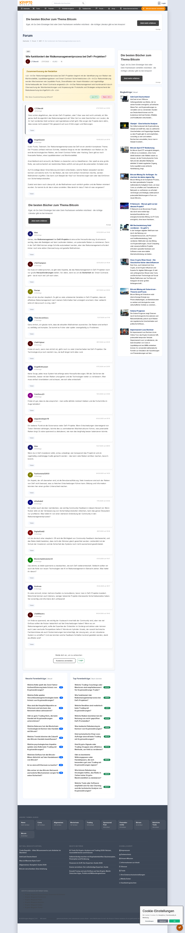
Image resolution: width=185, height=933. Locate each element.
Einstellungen (149, 921)
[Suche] (83, 3)
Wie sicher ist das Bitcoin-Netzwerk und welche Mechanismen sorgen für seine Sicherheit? (43, 772)
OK (175, 921)
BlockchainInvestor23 (43, 559)
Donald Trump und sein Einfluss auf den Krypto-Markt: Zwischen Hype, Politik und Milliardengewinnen (90, 872)
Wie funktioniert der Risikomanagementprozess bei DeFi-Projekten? (88, 697)
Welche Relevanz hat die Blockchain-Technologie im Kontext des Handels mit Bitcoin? (43, 728)
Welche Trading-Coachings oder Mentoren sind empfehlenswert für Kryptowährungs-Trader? (88, 687)
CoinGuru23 (39, 394)
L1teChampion (40, 263)
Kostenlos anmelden (64, 661)
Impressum (125, 850)
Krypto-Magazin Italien (34, 905)
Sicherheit (86, 273)
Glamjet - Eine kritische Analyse (143, 124)
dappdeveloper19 (41, 419)
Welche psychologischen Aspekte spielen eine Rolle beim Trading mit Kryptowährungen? (42, 747)
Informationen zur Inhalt (130, 862)
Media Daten (126, 879)
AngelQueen (39, 140)
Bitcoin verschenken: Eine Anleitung (33, 869)
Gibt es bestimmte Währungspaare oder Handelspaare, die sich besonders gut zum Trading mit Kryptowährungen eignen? (88, 760)
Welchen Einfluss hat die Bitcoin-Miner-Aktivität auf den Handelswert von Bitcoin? (43, 757)
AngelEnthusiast (41, 367)
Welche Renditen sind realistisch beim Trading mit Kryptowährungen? (88, 708)
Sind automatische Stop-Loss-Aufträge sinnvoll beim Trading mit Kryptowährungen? (88, 736)
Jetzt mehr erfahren (148, 23)
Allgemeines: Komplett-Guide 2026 (32, 865)
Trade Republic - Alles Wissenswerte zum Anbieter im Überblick (40, 851)
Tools (123, 871)
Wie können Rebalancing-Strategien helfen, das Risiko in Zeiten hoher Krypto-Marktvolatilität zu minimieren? (88, 774)
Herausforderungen (44, 273)
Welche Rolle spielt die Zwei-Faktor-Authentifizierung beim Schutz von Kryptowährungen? (42, 687)
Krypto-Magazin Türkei (34, 907)
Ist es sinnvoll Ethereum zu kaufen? (42, 765)
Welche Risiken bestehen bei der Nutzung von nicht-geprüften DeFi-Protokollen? (88, 718)
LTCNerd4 (35, 61)
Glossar (124, 866)
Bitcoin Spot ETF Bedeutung (142, 148)
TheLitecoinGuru (41, 318)
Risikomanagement (45, 239)
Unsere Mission (127, 858)
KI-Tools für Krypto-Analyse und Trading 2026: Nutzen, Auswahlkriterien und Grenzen (90, 851)
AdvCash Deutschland (139, 97)
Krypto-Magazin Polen (33, 900)
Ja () (95, 97)
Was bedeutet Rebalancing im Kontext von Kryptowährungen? (88, 727)
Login (81, 660)
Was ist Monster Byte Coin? (30, 861)
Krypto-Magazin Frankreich (35, 897)
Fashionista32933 (41, 474)
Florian (37, 290)
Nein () (107, 97)
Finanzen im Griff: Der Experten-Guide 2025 (86, 863)
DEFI (28, 51)
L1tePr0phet (39, 342)
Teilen (32, 130)
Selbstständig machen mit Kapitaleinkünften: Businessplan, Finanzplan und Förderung (92, 858)
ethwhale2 (38, 501)
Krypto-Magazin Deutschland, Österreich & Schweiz (45, 894)
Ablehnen (163, 921)
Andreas (37, 586)
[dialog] (161, 915)
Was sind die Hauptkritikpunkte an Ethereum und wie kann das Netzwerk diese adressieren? (42, 708)
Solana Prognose (137, 311)
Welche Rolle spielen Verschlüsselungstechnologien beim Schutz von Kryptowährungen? (42, 697)
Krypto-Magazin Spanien (34, 902)
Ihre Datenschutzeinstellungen (133, 875)
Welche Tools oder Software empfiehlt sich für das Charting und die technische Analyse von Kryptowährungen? (88, 787)
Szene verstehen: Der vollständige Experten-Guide (88, 867)
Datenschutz (126, 854)
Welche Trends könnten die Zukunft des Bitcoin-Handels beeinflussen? (42, 737)
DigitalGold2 (39, 531)
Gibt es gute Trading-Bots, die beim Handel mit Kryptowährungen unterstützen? (42, 718)
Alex (36, 232)
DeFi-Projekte (63, 239)
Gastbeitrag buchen (128, 883)
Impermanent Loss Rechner (142, 330)
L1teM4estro (39, 614)
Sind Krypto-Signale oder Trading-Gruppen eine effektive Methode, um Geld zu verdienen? (89, 747)
